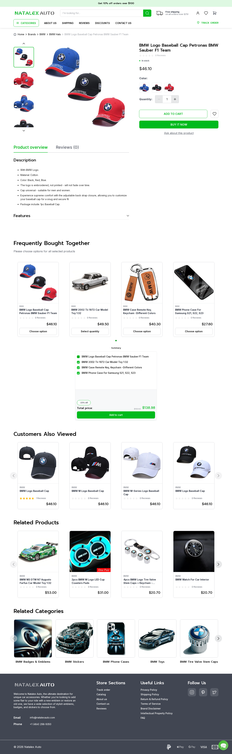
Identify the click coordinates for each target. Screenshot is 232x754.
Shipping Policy (150, 694)
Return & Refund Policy (154, 699)
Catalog (101, 694)
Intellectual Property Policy (157, 713)
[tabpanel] (71, 186)
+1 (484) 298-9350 (40, 724)
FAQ (143, 717)
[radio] (140, 55)
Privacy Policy (149, 689)
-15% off (84, 402)
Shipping (68, 23)
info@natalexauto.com (42, 717)
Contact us (123, 23)
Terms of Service (151, 703)
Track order (103, 689)
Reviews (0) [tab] (67, 147)
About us (50, 23)
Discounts (102, 23)
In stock (145, 61)
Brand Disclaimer (151, 708)
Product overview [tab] (31, 147)
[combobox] (105, 13)
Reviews (84, 23)
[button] (38, 299)
